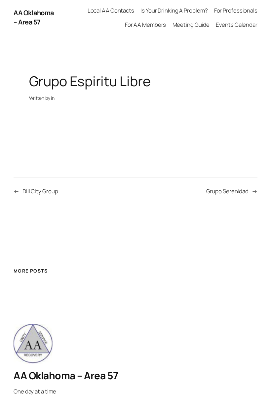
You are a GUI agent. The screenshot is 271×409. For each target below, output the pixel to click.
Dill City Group (40, 191)
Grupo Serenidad (227, 191)
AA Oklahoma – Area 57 (34, 17)
